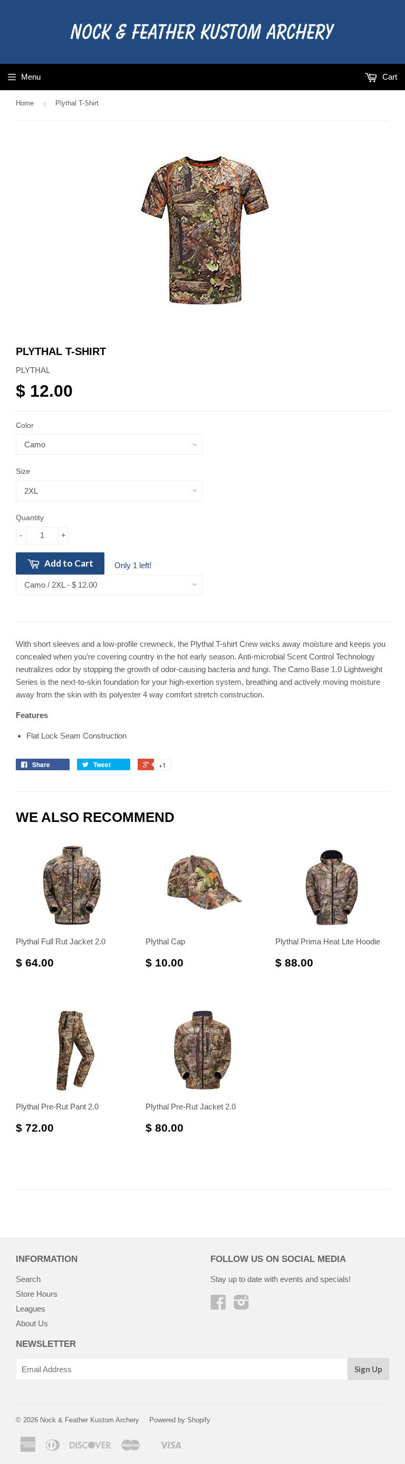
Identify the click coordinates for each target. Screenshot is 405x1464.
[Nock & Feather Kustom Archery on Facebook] (218, 1305)
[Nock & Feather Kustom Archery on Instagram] (241, 1305)
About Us (32, 1323)
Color (25, 425)
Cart (388, 76)
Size (23, 471)
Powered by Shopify (179, 1420)
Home (25, 103)
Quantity (30, 517)
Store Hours (36, 1293)
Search (28, 1279)
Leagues (30, 1308)
